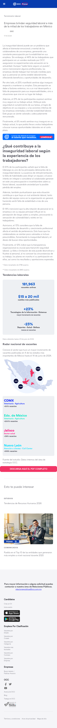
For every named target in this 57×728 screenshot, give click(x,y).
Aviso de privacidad (28, 719)
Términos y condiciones (12, 719)
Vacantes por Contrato (8, 654)
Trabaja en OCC (9, 699)
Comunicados (11, 547)
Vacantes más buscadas (8, 648)
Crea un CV (8, 604)
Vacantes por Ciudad (8, 637)
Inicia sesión (8, 607)
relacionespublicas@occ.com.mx (29, 589)
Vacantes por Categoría (8, 643)
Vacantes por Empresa (8, 660)
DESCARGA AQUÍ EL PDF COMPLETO (28, 469)
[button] (4, 4)
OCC (12, 31)
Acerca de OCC (9, 692)
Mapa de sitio (42, 719)
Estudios (8, 498)
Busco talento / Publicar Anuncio (10, 672)
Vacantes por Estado (8, 632)
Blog (5, 695)
